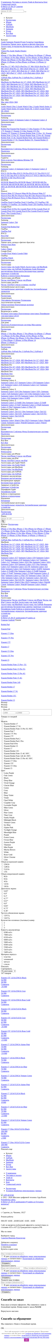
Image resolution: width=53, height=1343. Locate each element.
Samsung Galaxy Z (39, 120)
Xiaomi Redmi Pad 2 (12, 739)
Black (6, 778)
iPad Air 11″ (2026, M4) (30, 71)
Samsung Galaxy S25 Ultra (22, 394)
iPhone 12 (42, 62)
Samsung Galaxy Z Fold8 (36, 403)
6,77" (6, 898)
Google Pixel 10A (8, 211)
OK (26, 1340)
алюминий (8, 959)
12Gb (6, 884)
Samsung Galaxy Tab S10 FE (12, 416)
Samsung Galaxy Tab (9, 222)
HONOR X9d (25, 187)
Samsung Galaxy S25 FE (11, 396)
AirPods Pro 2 (29, 78)
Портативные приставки (29, 314)
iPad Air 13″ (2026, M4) (38, 69)
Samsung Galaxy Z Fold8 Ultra (13, 403)
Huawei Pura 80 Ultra (27, 196)
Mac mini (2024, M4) (9, 102)
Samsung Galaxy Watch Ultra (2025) (15, 420)
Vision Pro (5, 51)
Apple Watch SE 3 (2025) (29, 109)
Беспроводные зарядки (34, 271)
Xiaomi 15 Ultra (20, 131)
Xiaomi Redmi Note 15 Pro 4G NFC (18, 758)
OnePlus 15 (6, 204)
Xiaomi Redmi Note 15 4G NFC (17, 753)
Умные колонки (8, 305)
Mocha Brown (9, 850)
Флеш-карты (18, 271)
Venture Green (9, 822)
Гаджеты (30, 42)
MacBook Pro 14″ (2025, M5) (37, 93)
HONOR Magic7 (25, 182)
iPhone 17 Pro (22, 55)
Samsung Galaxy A (9, 120)
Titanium (7, 845)
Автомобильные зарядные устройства (17, 289)
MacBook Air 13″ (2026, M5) (24, 82)
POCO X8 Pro (23, 173)
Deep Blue (8, 780)
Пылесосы (5, 151)
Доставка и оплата (20, 2)
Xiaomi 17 (9, 131)
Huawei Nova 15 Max (23, 198)
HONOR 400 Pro (34, 184)
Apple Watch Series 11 (43, 106)
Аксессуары (11, 36)
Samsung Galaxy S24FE (20, 398)
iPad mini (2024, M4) (35, 73)
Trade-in (31, 2)
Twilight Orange (10, 830)
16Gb (6, 886)
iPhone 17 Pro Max (9, 55)
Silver (6, 810)
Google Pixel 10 (43, 209)
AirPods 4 (39, 78)
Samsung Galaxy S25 (41, 394)
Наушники (25, 276)
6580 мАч (8, 932)
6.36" (6, 911)
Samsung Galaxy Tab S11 (36, 411)
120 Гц (7, 915)
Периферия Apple (29, 269)
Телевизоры (26, 300)
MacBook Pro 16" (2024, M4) (37, 91)
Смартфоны (39, 42)
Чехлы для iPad (7, 285)
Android (11, 620)
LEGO (16, 316)
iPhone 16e (5, 60)
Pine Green (8, 813)
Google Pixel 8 (37, 211)
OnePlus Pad (6, 231)
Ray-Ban (9, 33)
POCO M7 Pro (10, 178)
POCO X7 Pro (35, 173)
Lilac (6, 860)
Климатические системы (38, 149)
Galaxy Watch (6, 249)
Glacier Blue (9, 785)
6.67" (6, 901)
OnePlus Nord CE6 (29, 204)
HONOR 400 (13, 187)
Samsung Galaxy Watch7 (37, 423)
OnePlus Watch (7, 258)
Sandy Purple (9, 818)
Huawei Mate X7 (39, 193)
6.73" (6, 908)
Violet (6, 798)
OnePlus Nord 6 (7, 202)
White (6, 852)
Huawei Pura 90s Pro (9, 196)
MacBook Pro (39, 89)
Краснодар (20, 1238)
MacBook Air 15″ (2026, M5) (22, 86)
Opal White (8, 800)
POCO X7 (45, 173)
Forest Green (9, 837)
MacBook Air (6, 82)
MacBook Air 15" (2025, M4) (36, 363)
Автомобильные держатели (13, 505)
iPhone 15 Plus (43, 60)
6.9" (5, 893)
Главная (4, 620)
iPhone (8, 22)
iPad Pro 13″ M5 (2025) (10, 66)
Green (6, 788)
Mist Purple (8, 847)
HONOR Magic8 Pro (9, 182)
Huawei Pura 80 (7, 198)
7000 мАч (8, 935)
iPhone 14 (26, 62)
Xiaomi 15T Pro (33, 131)
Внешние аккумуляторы (11, 478)
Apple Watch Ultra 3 (9, 106)
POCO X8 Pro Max (9, 173)
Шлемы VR (28, 160)
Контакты (39, 2)
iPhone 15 (5, 62)
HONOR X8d (37, 187)
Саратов (19, 6)
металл (7, 962)
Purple (6, 835)
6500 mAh (8, 945)
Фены (25, 149)
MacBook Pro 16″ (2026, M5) (13, 91)
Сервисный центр (8, 4)
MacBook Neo (7, 98)
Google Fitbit (22, 253)
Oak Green (8, 775)
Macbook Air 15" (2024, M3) (22, 89)
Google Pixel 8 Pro (23, 211)
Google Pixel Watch (9, 253)
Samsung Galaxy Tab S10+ (12, 414)
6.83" (6, 906)
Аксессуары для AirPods (11, 269)
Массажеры (36, 325)
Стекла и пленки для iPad (25, 285)
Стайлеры (17, 149)
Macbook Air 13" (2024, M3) (22, 84)
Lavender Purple (10, 805)
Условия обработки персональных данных (24, 1191)
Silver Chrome (9, 857)
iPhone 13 (34, 62)
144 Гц (7, 918)
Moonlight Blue (10, 832)
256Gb (6, 864)
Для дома (44, 46)
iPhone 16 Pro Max (12, 58)
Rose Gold (8, 855)
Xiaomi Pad (15, 129)
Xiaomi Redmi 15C (26, 140)
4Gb (5, 881)
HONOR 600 (6, 184)
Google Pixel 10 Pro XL (10, 209)
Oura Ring (11, 245)
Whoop (4, 245)
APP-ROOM (8, 1195)
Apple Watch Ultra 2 (26, 106)
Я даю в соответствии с (23, 1258)
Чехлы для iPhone (8, 280)
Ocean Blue (8, 840)
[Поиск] (3, 521)
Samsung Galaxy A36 (14, 385)
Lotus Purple (9, 773)
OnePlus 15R (43, 202)
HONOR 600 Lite (19, 184)
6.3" (5, 896)
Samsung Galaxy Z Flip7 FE (24, 407)
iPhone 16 (48, 58)
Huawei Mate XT (8, 193)
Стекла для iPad (20, 460)
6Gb (5, 879)
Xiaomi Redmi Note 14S (26, 138)
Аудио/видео (17, 46)
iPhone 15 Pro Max (18, 60)
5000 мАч (8, 942)
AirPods (9, 24)
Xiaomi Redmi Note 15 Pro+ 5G (33, 133)
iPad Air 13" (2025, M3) (11, 71)
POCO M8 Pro (40, 176)
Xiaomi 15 (15, 133)
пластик (7, 957)
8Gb (5, 876)
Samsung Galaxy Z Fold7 (11, 405)
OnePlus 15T (32, 202)
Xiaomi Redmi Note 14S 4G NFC (17, 756)
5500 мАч (8, 947)
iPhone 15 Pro (31, 60)
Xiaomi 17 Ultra (26, 129)
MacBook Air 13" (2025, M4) (36, 360)
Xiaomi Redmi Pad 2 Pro (14, 741)
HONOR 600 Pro (39, 182)
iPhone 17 (41, 55)
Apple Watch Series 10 (10, 109)
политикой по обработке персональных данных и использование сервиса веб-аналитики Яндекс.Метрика (26, 1336)
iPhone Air (32, 55)
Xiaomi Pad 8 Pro (11, 744)
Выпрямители (7, 149)
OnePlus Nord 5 (20, 202)
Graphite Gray (9, 803)
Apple (3, 42)
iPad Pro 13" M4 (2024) (30, 66)
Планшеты (5, 44)
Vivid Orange (9, 783)
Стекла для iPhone (23, 280)
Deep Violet (8, 795)
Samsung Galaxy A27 (31, 385)
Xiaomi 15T (6, 133)
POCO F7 (30, 176)
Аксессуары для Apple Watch (13, 267)
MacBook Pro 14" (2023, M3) (37, 95)
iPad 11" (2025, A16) (18, 73)
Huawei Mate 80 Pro (23, 193)
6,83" (6, 891)
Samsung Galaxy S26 (9, 564)
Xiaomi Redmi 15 (41, 140)
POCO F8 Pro (20, 176)
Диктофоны (18, 160)
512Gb (6, 869)
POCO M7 (21, 178)
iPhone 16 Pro (26, 58)
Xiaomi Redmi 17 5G (9, 140)
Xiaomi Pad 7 (9, 731)
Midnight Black (10, 820)
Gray (6, 790)
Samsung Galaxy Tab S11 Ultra (13, 411)
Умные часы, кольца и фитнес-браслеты (27, 44)
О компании (6, 2)
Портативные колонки (24, 305)
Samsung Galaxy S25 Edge (32, 396)
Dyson (8, 31)
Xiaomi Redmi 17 (43, 138)
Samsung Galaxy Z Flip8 (32, 405)
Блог (46, 2)
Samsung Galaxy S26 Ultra (12, 391)
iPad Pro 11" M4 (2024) (19, 69)
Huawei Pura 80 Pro (44, 196)
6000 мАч (8, 940)
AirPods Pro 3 (17, 78)
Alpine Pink (8, 827)
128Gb (6, 867)
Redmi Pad (5, 129)
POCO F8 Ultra (7, 176)
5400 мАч (8, 952)
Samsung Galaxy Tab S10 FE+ (35, 414)
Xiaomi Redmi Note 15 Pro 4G (32, 135)
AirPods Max (6, 78)
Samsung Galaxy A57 (10, 383)
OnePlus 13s (16, 204)
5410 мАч (8, 950)
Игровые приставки (9, 314)
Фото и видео (7, 160)
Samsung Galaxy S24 (14, 569)
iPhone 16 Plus (38, 58)
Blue (6, 793)
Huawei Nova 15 (39, 198)
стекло (6, 964)
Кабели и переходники (11, 276)
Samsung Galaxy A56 (27, 383)
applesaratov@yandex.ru (25, 618)
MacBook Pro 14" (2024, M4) (13, 95)
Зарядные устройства (10, 273)
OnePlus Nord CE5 (44, 204)
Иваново (12, 1238)
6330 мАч (8, 937)
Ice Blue (7, 825)
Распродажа (11, 20)
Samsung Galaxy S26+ (32, 391)
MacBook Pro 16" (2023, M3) (13, 93)
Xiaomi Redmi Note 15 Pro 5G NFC (18, 729)
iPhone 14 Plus (15, 62)
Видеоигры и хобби (31, 46)
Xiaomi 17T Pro (39, 129)
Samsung (9, 29)
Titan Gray (8, 815)
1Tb (5, 872)
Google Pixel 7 (16, 213)
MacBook (10, 27)
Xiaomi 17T (8, 736)
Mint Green (8, 808)
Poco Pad (4, 236)
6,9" (5, 903)
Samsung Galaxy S (24, 120)
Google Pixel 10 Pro (28, 209)
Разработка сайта (8, 1200)
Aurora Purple (9, 842)
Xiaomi (17, 42)
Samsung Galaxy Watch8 (17, 423)
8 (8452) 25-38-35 (8, 6)
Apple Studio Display (18, 51)
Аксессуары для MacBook (36, 267)
